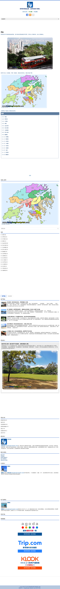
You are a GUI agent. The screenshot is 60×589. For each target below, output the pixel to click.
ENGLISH (24, 11)
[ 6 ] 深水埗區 (4, 245)
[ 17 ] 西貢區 (3, 268)
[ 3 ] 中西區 (3, 239)
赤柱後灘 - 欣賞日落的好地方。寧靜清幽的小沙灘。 (18, 302)
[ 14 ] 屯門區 (3, 262)
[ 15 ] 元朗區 (3, 264)
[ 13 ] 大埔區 (3, 260)
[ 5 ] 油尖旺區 (4, 243)
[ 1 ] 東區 (2, 234)
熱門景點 (3, 296)
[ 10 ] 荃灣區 (3, 253)
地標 (2, 422)
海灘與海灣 (3, 430)
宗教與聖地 (3, 424)
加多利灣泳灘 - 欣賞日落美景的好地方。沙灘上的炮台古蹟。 (19, 323)
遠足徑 (2, 432)
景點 (2, 32)
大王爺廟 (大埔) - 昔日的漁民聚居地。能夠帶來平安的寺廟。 (20, 331)
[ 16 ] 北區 (3, 266)
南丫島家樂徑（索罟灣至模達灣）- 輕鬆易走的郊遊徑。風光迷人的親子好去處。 (24, 309)
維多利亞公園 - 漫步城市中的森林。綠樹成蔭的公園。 (15, 344)
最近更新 (10, 296)
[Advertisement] (18, 25)
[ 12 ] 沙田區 (3, 257)
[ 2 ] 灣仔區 (3, 236)
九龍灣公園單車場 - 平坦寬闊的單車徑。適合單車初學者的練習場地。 (21, 316)
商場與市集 (3, 420)
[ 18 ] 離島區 (3, 270)
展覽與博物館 (3, 426)
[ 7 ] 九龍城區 (4, 247)
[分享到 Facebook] (27, 15)
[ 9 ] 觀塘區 (3, 251)
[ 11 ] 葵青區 (3, 255)
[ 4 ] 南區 (3, 241)
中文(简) (36, 11)
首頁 (30, 175)
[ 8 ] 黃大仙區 (4, 249)
